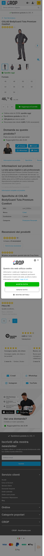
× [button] (38, 260)
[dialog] (21, 278)
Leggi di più (24, 279)
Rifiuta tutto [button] (21, 290)
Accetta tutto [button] (22, 284)
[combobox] (35, 260)
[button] (21, 294)
